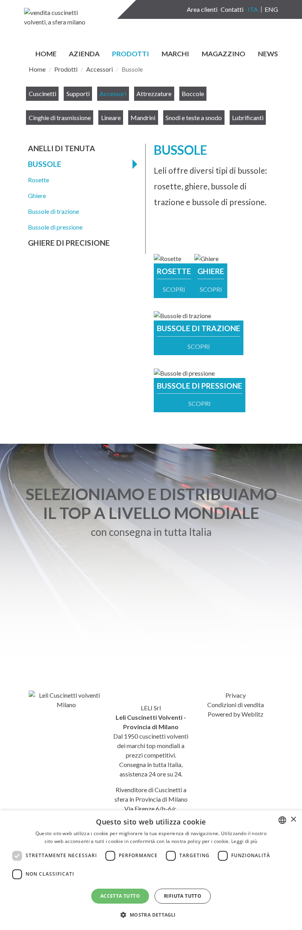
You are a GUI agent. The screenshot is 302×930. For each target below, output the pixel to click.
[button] (150, 915)
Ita (253, 9)
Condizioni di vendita (235, 704)
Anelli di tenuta (61, 148)
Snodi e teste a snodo (194, 117)
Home (46, 54)
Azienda (84, 54)
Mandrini (143, 117)
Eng (271, 9)
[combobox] (282, 820)
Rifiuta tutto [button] (182, 896)
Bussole (44, 164)
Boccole (193, 93)
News (268, 54)
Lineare (111, 117)
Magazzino (223, 54)
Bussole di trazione (53, 211)
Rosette (38, 179)
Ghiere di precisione (69, 242)
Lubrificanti (247, 117)
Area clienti (202, 9)
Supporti (78, 93)
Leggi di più (244, 841)
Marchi (175, 54)
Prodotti (130, 54)
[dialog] (151, 870)
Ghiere (37, 195)
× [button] (293, 820)
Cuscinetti (42, 93)
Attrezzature (153, 93)
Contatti (232, 9)
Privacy (235, 695)
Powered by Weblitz (235, 714)
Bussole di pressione (55, 227)
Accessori (99, 69)
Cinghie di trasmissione (60, 117)
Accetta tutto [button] (120, 896)
